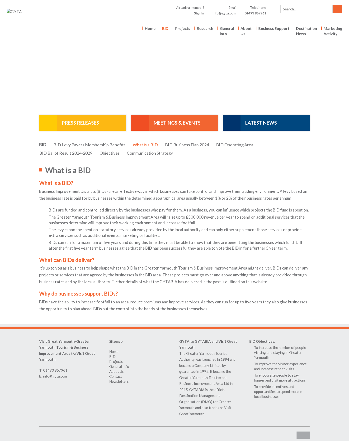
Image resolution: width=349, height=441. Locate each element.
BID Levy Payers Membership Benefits (89, 144)
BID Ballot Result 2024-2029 (65, 153)
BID (165, 28)
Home (150, 28)
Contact (115, 376)
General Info (227, 31)
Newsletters (119, 381)
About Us (246, 31)
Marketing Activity (333, 31)
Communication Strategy (150, 153)
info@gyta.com (224, 13)
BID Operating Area (234, 144)
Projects (182, 28)
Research (205, 28)
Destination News (306, 31)
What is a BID (145, 144)
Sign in (199, 13)
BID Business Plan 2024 (187, 144)
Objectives (109, 153)
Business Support (273, 28)
